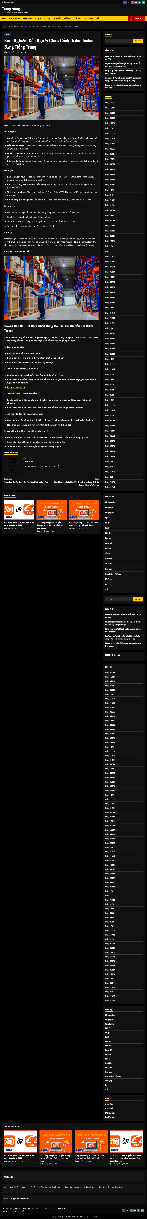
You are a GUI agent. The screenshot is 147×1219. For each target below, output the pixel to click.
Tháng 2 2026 (110, 123)
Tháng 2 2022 (110, 354)
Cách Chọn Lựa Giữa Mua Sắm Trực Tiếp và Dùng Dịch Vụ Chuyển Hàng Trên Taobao (76, 481)
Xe (106, 584)
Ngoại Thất (109, 543)
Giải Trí (107, 528)
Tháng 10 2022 (110, 323)
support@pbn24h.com (20, 1198)
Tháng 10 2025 (110, 143)
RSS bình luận (110, 1113)
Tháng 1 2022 (109, 359)
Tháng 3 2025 (110, 179)
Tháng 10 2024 (110, 205)
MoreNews (81, 1216)
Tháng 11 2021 (110, 369)
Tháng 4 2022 (110, 343)
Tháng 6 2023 (110, 282)
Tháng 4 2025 (110, 174)
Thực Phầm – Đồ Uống (113, 574)
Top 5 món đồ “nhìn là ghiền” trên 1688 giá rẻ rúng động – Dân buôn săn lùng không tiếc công (123, 79)
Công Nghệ (27, 18)
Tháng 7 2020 (110, 430)
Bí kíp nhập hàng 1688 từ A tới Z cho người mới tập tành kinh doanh (83, 524)
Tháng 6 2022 (110, 333)
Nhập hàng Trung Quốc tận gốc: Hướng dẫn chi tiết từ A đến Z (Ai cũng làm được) (49, 525)
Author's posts (51, 466)
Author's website (32, 466)
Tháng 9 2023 (110, 266)
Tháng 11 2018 (110, 471)
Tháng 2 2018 (109, 477)
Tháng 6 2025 (110, 164)
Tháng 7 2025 (110, 159)
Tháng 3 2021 (109, 389)
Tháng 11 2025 (110, 138)
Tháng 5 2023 (110, 287)
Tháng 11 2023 (110, 256)
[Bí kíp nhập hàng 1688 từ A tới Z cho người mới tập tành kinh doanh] (84, 510)
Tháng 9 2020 (110, 420)
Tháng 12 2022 (110, 313)
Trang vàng (11, 9)
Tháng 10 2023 (110, 261)
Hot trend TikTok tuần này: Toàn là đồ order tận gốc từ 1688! (19, 524)
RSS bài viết (109, 1108)
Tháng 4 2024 (110, 230)
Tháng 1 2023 (109, 307)
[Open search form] (126, 18)
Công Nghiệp (109, 512)
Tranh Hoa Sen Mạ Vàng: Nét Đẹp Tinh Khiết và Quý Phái (26, 480)
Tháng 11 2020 (110, 410)
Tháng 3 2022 (110, 348)
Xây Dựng (108, 579)
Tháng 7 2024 (110, 215)
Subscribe (139, 18)
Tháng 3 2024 (110, 236)
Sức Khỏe (108, 558)
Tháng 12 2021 (110, 364)
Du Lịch (38, 18)
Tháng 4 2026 (110, 113)
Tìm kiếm (108, 34)
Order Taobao (86, 337)
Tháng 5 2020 (110, 441)
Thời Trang (88, 18)
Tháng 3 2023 (110, 297)
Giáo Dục (47, 18)
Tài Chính (108, 563)
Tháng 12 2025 (110, 133)
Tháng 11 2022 (110, 318)
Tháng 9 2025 (110, 148)
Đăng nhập (109, 1104)
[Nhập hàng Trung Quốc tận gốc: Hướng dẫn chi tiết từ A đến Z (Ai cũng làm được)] (51, 510)
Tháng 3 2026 (110, 118)
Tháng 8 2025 (110, 154)
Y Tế (97, 18)
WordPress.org (110, 1117)
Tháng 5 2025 (110, 169)
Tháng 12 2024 (110, 195)
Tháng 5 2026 (110, 107)
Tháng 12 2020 (110, 405)
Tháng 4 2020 (110, 446)
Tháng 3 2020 (110, 451)
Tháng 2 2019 (110, 466)
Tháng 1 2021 (109, 400)
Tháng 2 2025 (110, 184)
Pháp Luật (68, 18)
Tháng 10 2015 (110, 487)
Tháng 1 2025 (109, 189)
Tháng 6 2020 (110, 436)
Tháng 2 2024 (110, 241)
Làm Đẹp (108, 538)
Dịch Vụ (7, 34)
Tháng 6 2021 (110, 384)
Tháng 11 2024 (110, 200)
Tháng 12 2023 (110, 251)
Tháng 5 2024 (110, 225)
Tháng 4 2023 (110, 292)
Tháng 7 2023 (110, 277)
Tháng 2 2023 (110, 302)
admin (8, 52)
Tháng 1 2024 (109, 246)
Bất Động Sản (14, 18)
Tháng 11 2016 (110, 482)
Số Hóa (78, 18)
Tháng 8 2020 (110, 425)
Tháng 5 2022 (110, 338)
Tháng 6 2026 (110, 102)
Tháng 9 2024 (110, 210)
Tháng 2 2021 (109, 394)
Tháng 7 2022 (110, 328)
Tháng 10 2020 (110, 415)
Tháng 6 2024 (110, 220)
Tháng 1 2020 (110, 461)
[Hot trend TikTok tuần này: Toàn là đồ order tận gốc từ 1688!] (19, 510)
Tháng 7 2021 (109, 379)
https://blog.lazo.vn (16, 387)
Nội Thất (57, 18)
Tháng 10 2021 (110, 374)
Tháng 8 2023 (110, 271)
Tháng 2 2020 (110, 456)
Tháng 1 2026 (110, 128)
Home (4, 18)
